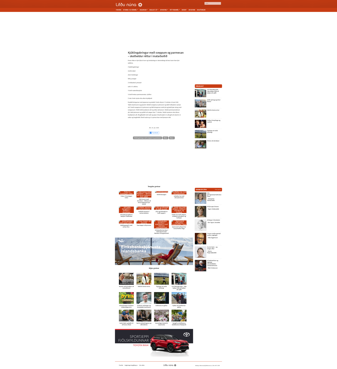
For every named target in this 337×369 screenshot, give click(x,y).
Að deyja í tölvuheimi (213, 220)
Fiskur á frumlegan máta (126, 197)
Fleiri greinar (218, 189)
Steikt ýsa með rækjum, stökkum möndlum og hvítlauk (179, 216)
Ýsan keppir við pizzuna (144, 225)
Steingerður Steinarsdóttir (211, 199)
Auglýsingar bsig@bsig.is (131, 365)
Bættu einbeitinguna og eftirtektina (144, 324)
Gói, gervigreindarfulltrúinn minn (214, 194)
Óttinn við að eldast (213, 141)
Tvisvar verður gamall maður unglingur (214, 234)
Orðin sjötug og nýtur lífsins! (213, 100)
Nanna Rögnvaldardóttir (212, 251)
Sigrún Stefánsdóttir (213, 209)
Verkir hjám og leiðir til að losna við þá (126, 324)
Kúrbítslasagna (161, 194)
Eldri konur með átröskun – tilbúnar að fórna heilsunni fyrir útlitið (144, 201)
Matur (165, 138)
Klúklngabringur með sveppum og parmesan (147, 138)
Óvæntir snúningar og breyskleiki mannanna (144, 306)
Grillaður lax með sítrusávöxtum (179, 197)
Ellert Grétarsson (213, 268)
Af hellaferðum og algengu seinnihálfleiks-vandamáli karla (212, 263)
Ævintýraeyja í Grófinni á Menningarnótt (126, 306)
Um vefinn (192, 10)
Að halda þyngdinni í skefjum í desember (126, 215)
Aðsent (184, 10)
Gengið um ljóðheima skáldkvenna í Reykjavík (179, 324)
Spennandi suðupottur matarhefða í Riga (179, 227)
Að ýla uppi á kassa (213, 206)
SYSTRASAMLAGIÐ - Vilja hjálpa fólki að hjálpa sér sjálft (213, 91)
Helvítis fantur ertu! (144, 286)
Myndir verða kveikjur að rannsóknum (126, 287)
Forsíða (118, 10)
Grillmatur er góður (161, 305)
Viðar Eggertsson (213, 237)
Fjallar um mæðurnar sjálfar (179, 306)
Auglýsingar (201, 10)
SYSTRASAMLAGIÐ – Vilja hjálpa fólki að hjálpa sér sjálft (179, 288)
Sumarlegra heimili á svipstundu (161, 324)
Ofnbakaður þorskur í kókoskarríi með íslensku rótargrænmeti (161, 231)
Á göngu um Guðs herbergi (161, 287)
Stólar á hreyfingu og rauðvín (213, 121)
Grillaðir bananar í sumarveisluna (143, 212)
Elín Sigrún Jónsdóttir (214, 222)
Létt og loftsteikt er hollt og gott (162, 212)
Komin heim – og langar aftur (212, 248)
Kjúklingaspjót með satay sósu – (126, 226)
